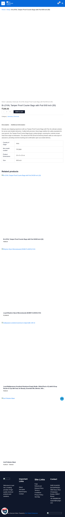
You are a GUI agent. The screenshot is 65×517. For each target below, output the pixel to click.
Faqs (36, 484)
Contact (21, 494)
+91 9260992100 (55, 498)
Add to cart (19, 112)
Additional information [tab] (18, 125)
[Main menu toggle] (3, 3)
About (21, 487)
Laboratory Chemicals (12, 102)
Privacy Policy (39, 495)
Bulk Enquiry (23, 491)
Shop (8, 9)
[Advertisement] (32, 23)
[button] (62, 3)
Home (3, 9)
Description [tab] (5, 125)
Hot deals (22, 489)
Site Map (37, 497)
